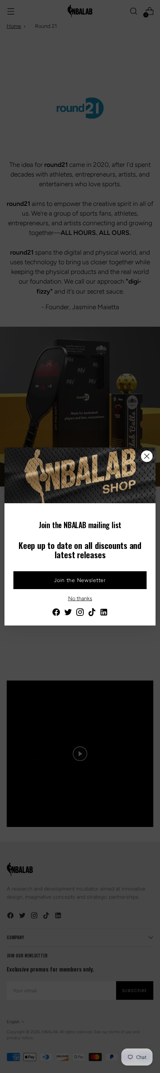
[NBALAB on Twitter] (68, 613)
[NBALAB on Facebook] (56, 613)
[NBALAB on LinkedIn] (103, 613)
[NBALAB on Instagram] (80, 613)
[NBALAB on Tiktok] (91, 613)
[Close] (147, 456)
